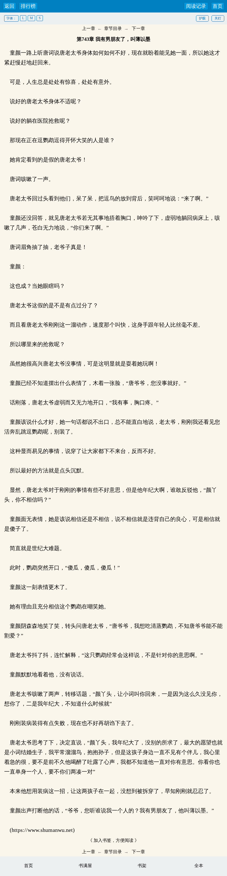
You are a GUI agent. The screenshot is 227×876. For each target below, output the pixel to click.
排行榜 (28, 6)
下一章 (138, 28)
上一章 (88, 28)
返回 (9, 6)
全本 (198, 865)
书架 (142, 865)
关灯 (218, 18)
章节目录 (113, 28)
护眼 (202, 18)
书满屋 (85, 865)
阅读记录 (196, 6)
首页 (218, 6)
